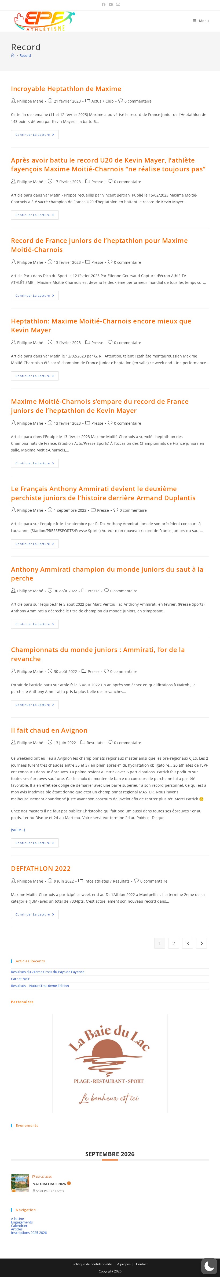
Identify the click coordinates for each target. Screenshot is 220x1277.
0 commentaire (138, 101)
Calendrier (19, 1225)
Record (25, 55)
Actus (96, 101)
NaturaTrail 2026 (49, 1183)
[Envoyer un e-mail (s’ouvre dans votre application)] (117, 4)
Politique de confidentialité (92, 1264)
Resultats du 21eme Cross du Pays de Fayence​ (47, 971)
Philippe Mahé (30, 101)
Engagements (22, 1222)
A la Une (17, 1218)
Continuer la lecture (37, 135)
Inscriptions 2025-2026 (29, 1232)
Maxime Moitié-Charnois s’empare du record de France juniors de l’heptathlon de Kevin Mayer (100, 406)
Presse (97, 181)
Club (109, 101)
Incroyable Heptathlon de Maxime (66, 88)
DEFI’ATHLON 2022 (41, 868)
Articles (17, 1229)
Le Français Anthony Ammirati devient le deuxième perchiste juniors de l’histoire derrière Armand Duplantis (103, 493)
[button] (209, 1266)
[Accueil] (12, 55)
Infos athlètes (97, 881)
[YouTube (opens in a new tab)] (111, 4)
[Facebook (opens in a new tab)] (103, 4)
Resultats (95, 742)
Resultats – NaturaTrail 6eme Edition (40, 985)
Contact (142, 1264)
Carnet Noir (20, 978)
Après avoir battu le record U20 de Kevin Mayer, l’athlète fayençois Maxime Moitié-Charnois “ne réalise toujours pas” (108, 165)
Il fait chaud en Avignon (49, 730)
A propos (124, 1264)
